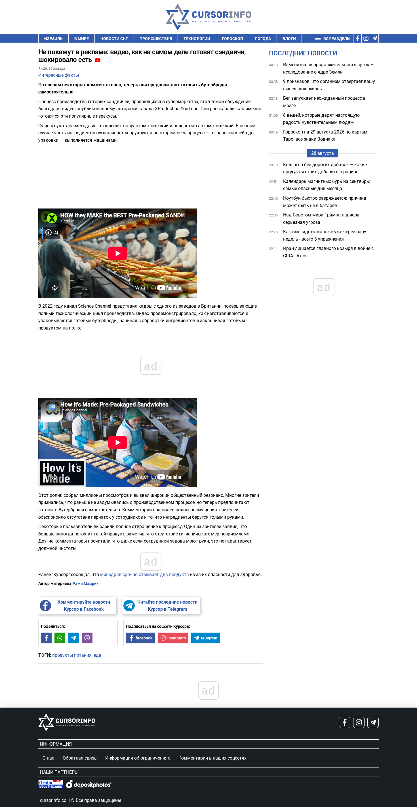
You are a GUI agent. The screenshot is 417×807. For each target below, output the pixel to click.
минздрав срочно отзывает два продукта (144, 574)
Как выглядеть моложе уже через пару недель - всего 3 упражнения (324, 235)
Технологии (197, 38)
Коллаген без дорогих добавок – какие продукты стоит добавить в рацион (325, 168)
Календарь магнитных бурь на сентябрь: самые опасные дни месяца (326, 185)
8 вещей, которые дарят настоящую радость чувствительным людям (321, 118)
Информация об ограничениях (137, 758)
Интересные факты (58, 75)
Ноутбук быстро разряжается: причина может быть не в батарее (324, 201)
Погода (263, 38)
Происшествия (156, 38)
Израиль (53, 38)
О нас (48, 758)
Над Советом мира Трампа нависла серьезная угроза (321, 218)
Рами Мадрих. (86, 583)
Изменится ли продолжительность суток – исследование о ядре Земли (328, 68)
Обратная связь (80, 758)
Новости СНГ (114, 38)
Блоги (289, 38)
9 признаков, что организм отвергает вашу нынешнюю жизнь (329, 85)
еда (97, 655)
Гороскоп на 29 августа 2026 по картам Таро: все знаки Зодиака (325, 135)
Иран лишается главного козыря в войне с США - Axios (328, 252)
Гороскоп (232, 38)
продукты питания (72, 655)
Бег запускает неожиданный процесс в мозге (324, 102)
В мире (81, 38)
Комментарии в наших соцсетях (212, 758)
